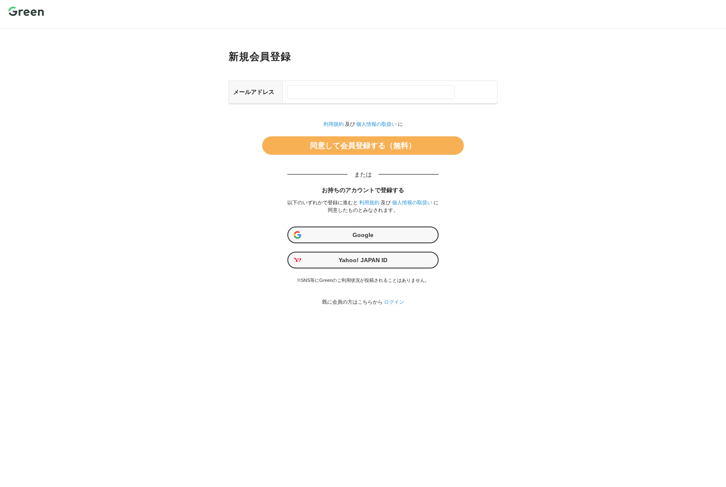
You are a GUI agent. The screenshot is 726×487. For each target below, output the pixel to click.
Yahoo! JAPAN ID (363, 260)
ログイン (394, 302)
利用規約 (334, 124)
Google (363, 235)
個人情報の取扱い (376, 124)
